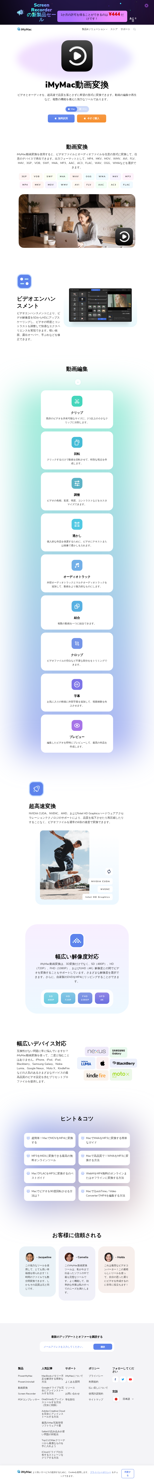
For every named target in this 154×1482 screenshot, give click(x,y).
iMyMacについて (74, 1376)
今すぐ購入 (93, 118)
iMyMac (26, 29)
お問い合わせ (72, 1393)
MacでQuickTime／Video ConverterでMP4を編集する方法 (105, 1193)
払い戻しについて (98, 1387)
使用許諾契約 (96, 1393)
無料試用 (63, 118)
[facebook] (115, 1379)
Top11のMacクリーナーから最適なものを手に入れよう (53, 1443)
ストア (114, 29)
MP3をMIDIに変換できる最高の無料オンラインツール (52, 1158)
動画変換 (23, 1387)
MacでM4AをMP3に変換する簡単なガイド (106, 1140)
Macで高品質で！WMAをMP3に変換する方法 (107, 1158)
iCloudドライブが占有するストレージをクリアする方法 (52, 1454)
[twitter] (123, 1379)
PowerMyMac (25, 1376)
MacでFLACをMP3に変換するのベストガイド (53, 1176)
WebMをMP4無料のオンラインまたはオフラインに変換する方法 (106, 1176)
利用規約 (93, 1381)
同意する (128, 1473)
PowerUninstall (26, 1381)
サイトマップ (96, 1399)
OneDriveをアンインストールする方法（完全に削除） (53, 1402)
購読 (103, 1347)
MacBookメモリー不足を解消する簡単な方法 (53, 1378)
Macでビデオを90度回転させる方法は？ (52, 1193)
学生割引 (70, 1399)
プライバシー (96, 1376)
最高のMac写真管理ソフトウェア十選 (52, 1424)
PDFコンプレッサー (29, 1399)
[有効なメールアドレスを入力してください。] (68, 1347)
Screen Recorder (27, 1393)
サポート (125, 29)
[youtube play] (130, 1379)
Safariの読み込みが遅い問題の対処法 (53, 1433)
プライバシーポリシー (100, 1472)
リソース (70, 1387)
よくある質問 (72, 1381)
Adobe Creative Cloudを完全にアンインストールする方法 (53, 1413)
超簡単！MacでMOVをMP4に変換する (52, 1140)
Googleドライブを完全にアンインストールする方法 (53, 1390)
